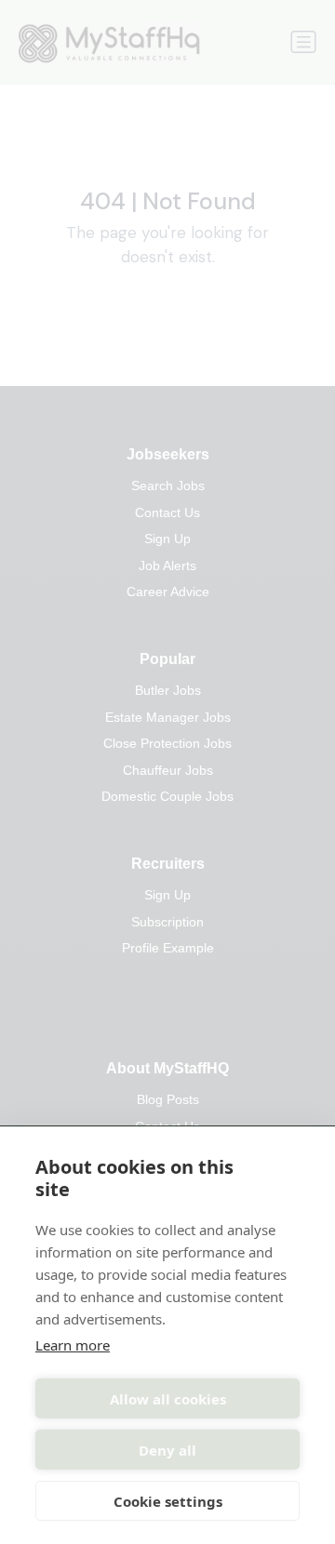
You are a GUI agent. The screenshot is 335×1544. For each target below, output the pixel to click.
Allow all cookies (168, 1399)
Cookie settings (168, 1501)
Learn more (72, 1345)
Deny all (167, 1450)
